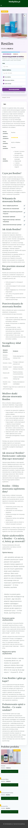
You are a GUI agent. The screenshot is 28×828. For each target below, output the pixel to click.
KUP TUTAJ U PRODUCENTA (9, 771)
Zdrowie (8, 97)
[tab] (14, 104)
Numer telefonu (6, 70)
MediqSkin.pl (14, 2)
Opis (4, 104)
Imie (3, 63)
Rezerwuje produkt (14, 89)
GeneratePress (21, 824)
